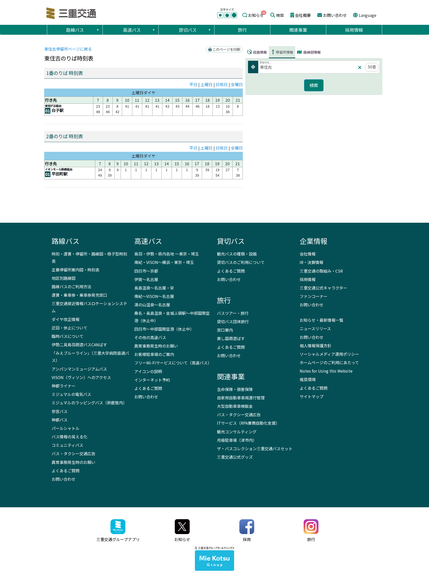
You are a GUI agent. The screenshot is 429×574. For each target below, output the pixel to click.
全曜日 (237, 84)
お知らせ (256, 15)
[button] (97, 30)
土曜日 (207, 84)
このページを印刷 (226, 49)
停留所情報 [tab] (284, 52)
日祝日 (222, 84)
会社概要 (303, 15)
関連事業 (298, 30)
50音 (372, 67)
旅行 (242, 30)
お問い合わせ (335, 15)
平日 (193, 84)
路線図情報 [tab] (312, 52)
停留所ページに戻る (68, 49)
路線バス (75, 30)
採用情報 (354, 30)
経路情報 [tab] (259, 52)
